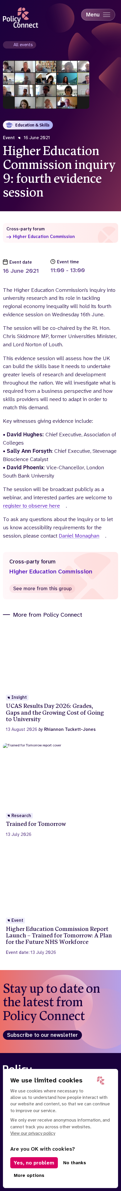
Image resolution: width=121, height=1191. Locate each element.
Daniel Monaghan (79, 535)
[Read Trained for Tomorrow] (60, 790)
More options (29, 1175)
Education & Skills (32, 125)
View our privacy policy (32, 1133)
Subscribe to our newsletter (42, 1035)
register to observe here (31, 505)
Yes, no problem (34, 1163)
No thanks (74, 1163)
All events (23, 45)
